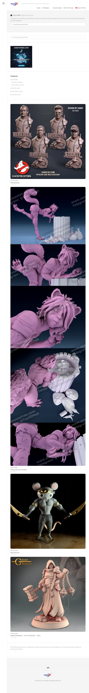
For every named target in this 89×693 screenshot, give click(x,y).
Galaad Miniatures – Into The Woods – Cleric (25, 635)
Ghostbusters (15, 183)
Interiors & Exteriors (18, 82)
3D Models (45, 8)
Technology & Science (18, 85)
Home (38, 8)
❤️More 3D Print (80, 8)
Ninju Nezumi (14, 553)
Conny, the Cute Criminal (18, 470)
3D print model (57, 8)
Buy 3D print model (17, 91)
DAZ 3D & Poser (68, 8)
